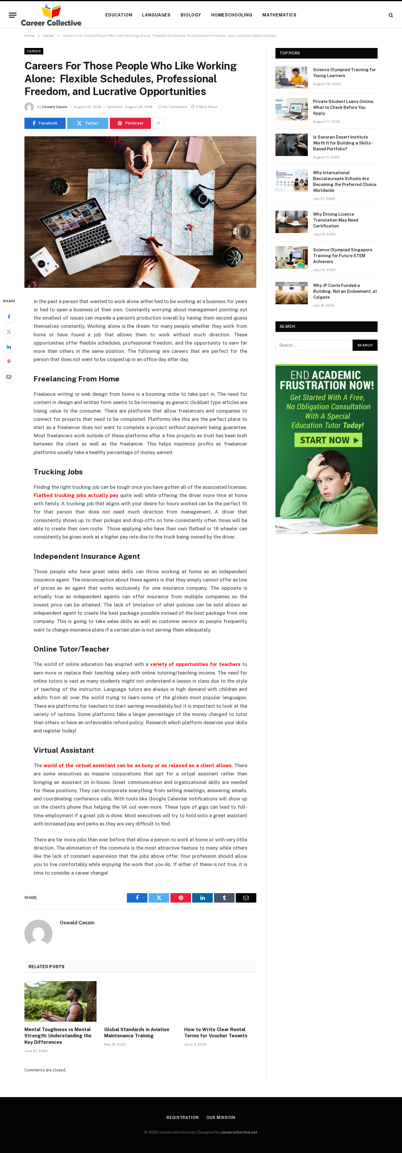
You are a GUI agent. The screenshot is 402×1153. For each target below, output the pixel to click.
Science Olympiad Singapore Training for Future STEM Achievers (342, 255)
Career (34, 51)
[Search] (390, 15)
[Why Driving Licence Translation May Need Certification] (291, 222)
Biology (191, 15)
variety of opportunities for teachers (195, 664)
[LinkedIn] (9, 347)
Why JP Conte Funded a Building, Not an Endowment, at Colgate (345, 291)
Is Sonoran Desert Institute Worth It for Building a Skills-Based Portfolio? (343, 143)
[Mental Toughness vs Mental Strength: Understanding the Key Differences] (60, 1001)
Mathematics (280, 15)
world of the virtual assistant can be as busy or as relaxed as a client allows (137, 765)
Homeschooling (232, 15)
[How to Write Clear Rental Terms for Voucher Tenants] (220, 1001)
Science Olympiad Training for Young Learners (344, 72)
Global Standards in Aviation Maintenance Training (136, 1033)
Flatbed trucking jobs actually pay (76, 495)
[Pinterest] (9, 362)
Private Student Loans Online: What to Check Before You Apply (343, 107)
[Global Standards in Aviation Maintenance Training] (140, 1001)
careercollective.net (239, 1132)
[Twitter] (9, 332)
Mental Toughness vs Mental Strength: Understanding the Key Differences (58, 1036)
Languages (156, 15)
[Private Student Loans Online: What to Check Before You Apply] (291, 109)
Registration (183, 1117)
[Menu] (12, 15)
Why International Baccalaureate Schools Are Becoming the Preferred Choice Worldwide (344, 181)
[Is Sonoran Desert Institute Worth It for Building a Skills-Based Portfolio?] (291, 145)
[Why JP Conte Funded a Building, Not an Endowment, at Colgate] (291, 293)
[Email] (9, 377)
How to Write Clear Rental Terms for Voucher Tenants (215, 1033)
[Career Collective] (51, 15)
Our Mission (220, 1117)
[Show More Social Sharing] (158, 123)
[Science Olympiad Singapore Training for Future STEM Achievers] (291, 257)
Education (118, 15)
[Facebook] (9, 317)
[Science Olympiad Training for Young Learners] (291, 77)
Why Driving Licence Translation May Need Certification (335, 220)
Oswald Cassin (54, 107)
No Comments (175, 107)
